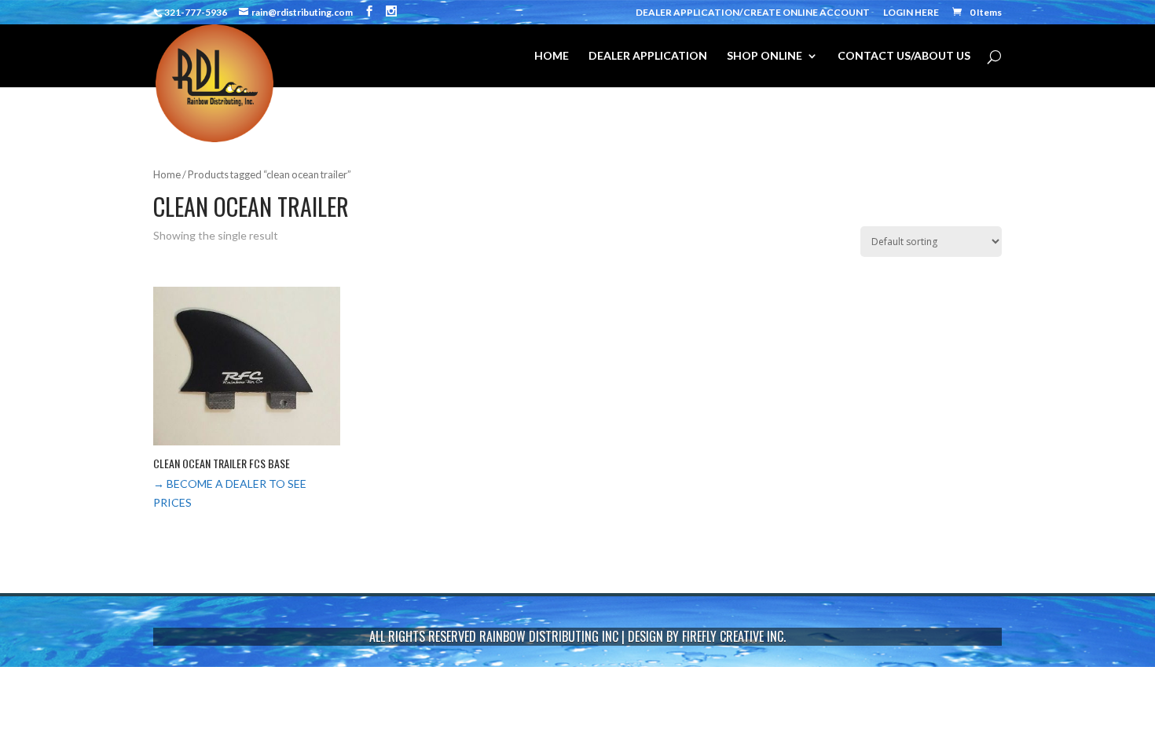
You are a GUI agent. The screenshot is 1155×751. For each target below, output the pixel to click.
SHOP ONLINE (764, 56)
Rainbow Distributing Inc (548, 636)
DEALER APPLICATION (647, 56)
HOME (551, 56)
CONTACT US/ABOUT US (904, 56)
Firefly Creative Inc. (734, 636)
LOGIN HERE (911, 13)
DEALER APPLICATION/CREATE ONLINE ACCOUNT (753, 13)
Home (167, 174)
